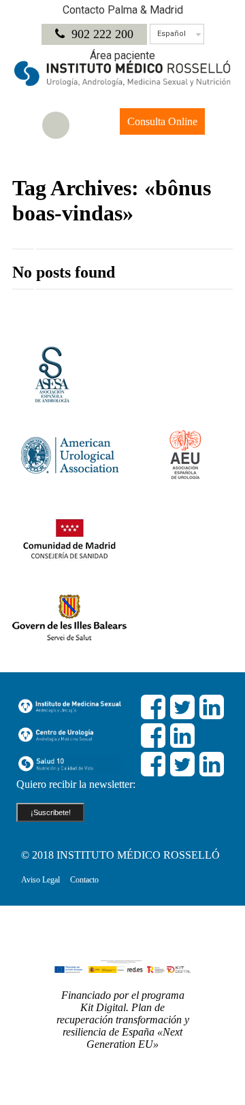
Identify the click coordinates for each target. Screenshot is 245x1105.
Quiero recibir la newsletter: (75, 784)
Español (171, 33)
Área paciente (122, 55)
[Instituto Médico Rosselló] (122, 83)
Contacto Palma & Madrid (123, 9)
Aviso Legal (40, 880)
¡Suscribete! (51, 812)
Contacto (84, 880)
